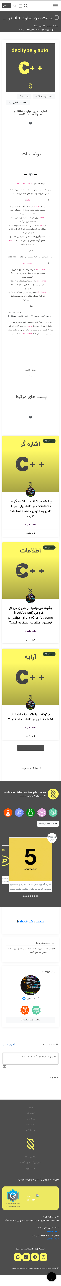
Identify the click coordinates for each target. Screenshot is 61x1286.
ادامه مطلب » (30, 524)
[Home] (30, 1144)
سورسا (40, 921)
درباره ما (30, 1119)
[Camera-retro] (26, 1257)
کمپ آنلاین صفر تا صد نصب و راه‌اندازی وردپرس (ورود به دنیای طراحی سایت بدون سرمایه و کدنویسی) (30, 889)
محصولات (31, 1124)
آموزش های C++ (35, 948)
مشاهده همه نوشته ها (31, 1020)
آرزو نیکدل (33, 998)
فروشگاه (30, 1130)
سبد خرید (30, 1168)
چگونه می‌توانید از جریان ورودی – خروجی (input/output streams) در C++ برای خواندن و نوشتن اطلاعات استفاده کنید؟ (30, 615)
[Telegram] (35, 1257)
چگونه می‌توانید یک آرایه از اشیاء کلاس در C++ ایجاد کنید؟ (30, 717)
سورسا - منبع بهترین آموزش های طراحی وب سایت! (24, 792)
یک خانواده (25, 921)
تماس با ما (30, 1157)
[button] (30, 748)
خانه (57, 25)
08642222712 (53, 1239)
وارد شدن (7, 1044)
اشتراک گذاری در (17, 102)
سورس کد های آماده (43, 25)
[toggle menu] (55, 5)
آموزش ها (50, 948)
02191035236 (53, 1231)
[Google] (18, 1257)
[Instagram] (43, 1257)
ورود (14, 5)
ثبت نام (6, 5)
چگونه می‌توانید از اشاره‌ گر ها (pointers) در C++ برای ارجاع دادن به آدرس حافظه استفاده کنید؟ (31, 509)
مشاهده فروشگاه (46, 823)
